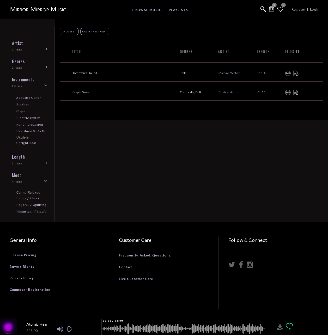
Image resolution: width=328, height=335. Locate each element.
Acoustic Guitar (28, 97)
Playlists (178, 10)
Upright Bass (26, 143)
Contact (126, 267)
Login (314, 9)
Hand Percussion (29, 124)
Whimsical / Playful (32, 211)
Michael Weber (229, 73)
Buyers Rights (22, 266)
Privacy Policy (22, 278)
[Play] (73, 328)
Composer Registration (30, 290)
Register (298, 9)
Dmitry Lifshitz (229, 92)
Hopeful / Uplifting (31, 205)
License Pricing (23, 255)
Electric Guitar (28, 118)
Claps (20, 111)
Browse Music (147, 10)
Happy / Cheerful (30, 198)
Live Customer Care (136, 279)
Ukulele (68, 31)
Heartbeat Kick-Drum (33, 131)
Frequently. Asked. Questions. (145, 255)
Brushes (22, 104)
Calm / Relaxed (93, 31)
